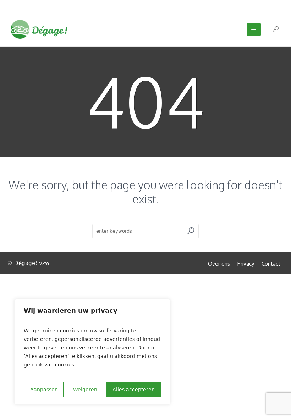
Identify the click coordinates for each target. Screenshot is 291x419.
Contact (271, 263)
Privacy (245, 263)
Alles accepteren (133, 389)
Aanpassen (44, 389)
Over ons (219, 263)
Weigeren (85, 389)
